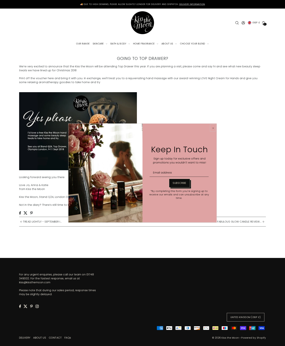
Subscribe (179, 183)
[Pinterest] (31, 306)
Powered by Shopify (253, 337)
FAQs (67, 338)
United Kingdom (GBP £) (245, 317)
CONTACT (55, 338)
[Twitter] (25, 306)
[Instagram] (37, 306)
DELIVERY (25, 338)
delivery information (192, 4)
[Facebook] (20, 306)
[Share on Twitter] (25, 213)
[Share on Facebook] (20, 213)
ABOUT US (39, 338)
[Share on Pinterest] (31, 213)
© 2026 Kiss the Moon (225, 337)
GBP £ (256, 22)
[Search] (237, 22)
